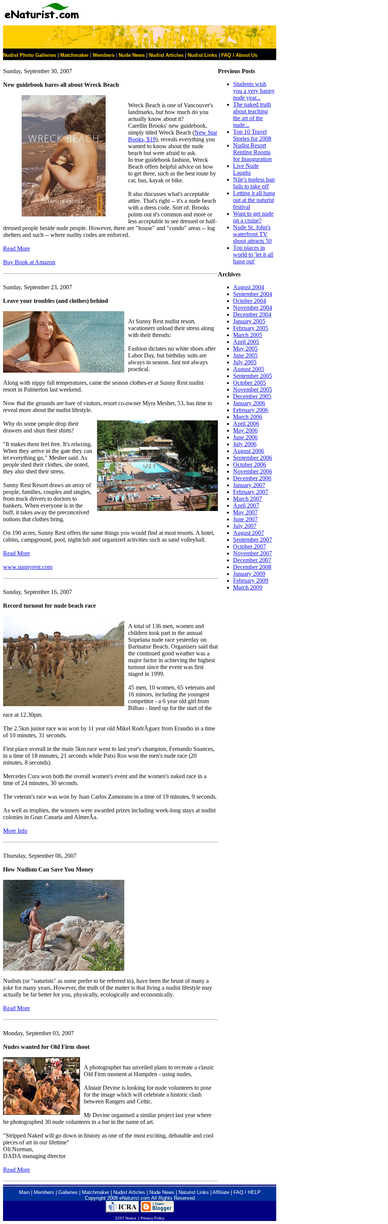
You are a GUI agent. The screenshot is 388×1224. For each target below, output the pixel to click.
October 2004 (249, 301)
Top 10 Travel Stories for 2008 (252, 135)
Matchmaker (74, 55)
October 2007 (249, 546)
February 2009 (250, 580)
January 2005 (249, 321)
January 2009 (249, 573)
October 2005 (249, 382)
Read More (16, 248)
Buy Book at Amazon (29, 262)
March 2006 (247, 417)
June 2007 (245, 519)
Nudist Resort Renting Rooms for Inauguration (252, 152)
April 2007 (246, 505)
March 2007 (247, 498)
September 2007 (252, 539)
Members (103, 55)
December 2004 (252, 314)
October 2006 (249, 464)
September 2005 (252, 376)
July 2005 (245, 362)
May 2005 (245, 348)
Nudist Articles (166, 55)
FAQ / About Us (239, 55)
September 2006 (252, 457)
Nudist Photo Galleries (29, 55)
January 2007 (249, 485)
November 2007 (252, 553)
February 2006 (250, 410)
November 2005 (252, 389)
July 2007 (245, 526)
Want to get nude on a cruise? (253, 217)
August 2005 (248, 369)
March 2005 (247, 335)
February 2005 (250, 328)
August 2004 (248, 287)
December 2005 (252, 396)
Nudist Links (202, 55)
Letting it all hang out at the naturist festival (254, 200)
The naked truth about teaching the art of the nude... (252, 114)
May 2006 (245, 430)
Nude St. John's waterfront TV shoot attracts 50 (252, 234)
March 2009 (247, 587)
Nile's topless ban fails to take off (254, 183)
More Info (15, 830)
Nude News (132, 55)
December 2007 (252, 560)
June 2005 (245, 355)
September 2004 (252, 294)
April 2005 (246, 342)
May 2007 (245, 512)
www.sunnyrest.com (27, 567)
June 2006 (245, 437)
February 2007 (250, 492)
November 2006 (252, 471)
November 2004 (252, 307)
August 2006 (248, 451)
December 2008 (252, 567)
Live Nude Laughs (246, 169)
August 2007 (248, 533)
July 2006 (245, 444)
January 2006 (249, 403)
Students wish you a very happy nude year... (254, 91)
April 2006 (246, 423)
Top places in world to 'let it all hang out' (253, 254)
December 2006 (252, 478)
